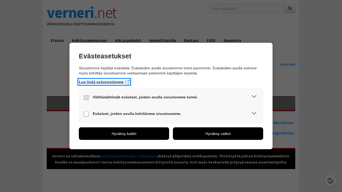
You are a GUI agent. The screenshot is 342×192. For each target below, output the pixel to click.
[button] (254, 97)
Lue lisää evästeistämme (101, 82)
